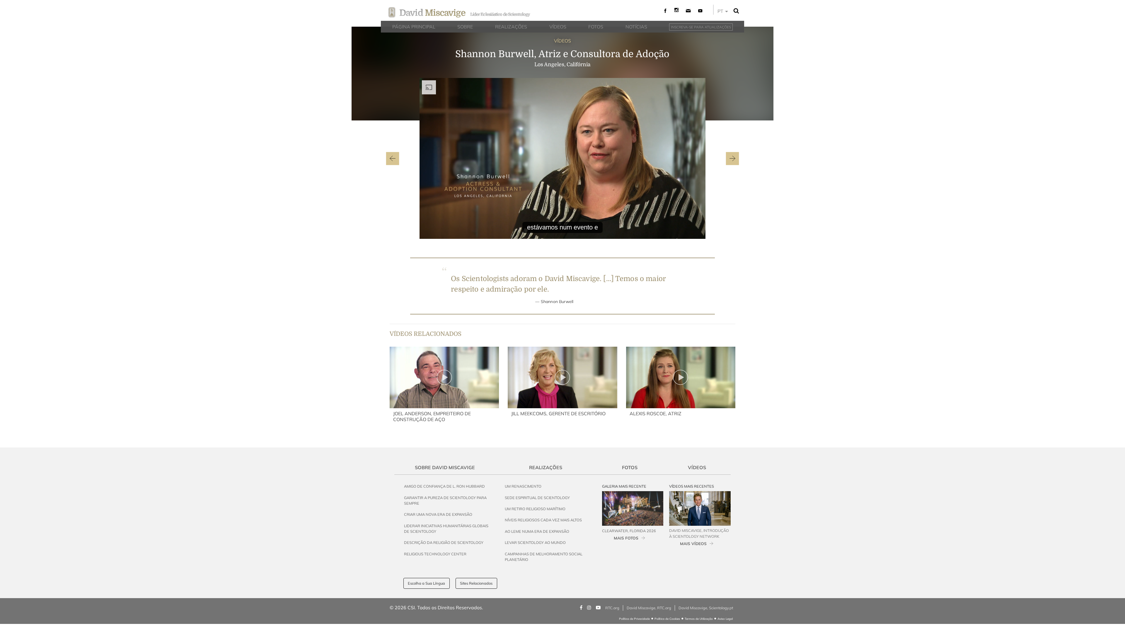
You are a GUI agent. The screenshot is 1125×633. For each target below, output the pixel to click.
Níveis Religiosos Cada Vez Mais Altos (543, 520)
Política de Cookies (667, 619)
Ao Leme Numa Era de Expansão (537, 531)
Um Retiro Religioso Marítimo (535, 508)
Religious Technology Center (435, 554)
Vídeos (697, 467)
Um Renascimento (523, 486)
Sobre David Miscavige (445, 467)
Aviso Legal (725, 619)
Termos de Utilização (699, 619)
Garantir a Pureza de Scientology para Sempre (445, 500)
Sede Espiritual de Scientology (537, 497)
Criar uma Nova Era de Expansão (438, 514)
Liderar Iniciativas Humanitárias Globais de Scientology (446, 528)
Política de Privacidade (634, 619)
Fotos (630, 467)
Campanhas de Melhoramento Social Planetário (543, 557)
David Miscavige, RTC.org (649, 607)
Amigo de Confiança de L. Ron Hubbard (444, 486)
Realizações (545, 467)
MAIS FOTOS (626, 537)
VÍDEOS (562, 41)
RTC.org (612, 607)
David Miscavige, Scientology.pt (706, 607)
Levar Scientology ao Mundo (535, 542)
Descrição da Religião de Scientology (443, 542)
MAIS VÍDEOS (693, 543)
